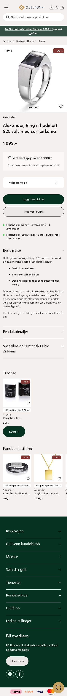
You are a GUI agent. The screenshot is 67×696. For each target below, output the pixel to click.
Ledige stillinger (18, 621)
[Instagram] (10, 674)
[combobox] (33, 17)
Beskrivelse (12, 250)
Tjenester (13, 582)
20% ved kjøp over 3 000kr (32, 157)
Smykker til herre (25, 40)
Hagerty (7, 414)
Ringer (42, 40)
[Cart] (62, 7)
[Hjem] (31, 7)
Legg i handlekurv (33, 199)
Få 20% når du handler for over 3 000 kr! (29, 29)
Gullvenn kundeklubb (23, 544)
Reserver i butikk (33, 211)
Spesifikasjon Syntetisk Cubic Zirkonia (26, 348)
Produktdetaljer (15, 331)
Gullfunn (13, 608)
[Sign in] (51, 7)
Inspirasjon (15, 531)
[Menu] (8, 7)
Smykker (7, 40)
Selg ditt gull (16, 569)
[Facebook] (19, 674)
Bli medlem (17, 661)
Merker (12, 556)
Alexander (9, 117)
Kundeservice (16, 595)
